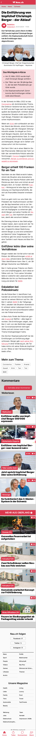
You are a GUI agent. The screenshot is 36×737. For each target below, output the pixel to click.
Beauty (5, 705)
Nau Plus (22, 665)
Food (20, 695)
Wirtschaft (22, 661)
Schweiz (17, 6)
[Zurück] (1, 2)
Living (21, 688)
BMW (20, 281)
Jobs (4, 715)
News (10, 6)
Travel (21, 698)
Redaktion (10, 24)
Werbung (6, 712)
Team (21, 712)
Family (5, 695)
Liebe (5, 691)
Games (5, 668)
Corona (16, 156)
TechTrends (23, 702)
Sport (5, 657)
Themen (22, 672)
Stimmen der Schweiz (26, 668)
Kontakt (21, 715)
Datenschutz (7, 718)
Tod (10, 215)
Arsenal (8, 319)
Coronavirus (6, 104)
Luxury (21, 691)
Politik (21, 654)
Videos (5, 665)
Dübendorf (11, 27)
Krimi (12, 124)
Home (4, 6)
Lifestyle (6, 672)
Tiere (4, 698)
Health (5, 688)
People (5, 661)
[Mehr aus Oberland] (18, 512)
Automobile (7, 702)
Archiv (5, 675)
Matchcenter (23, 657)
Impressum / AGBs (25, 718)
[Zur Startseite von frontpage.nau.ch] (18, 2)
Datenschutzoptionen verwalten (10, 722)
